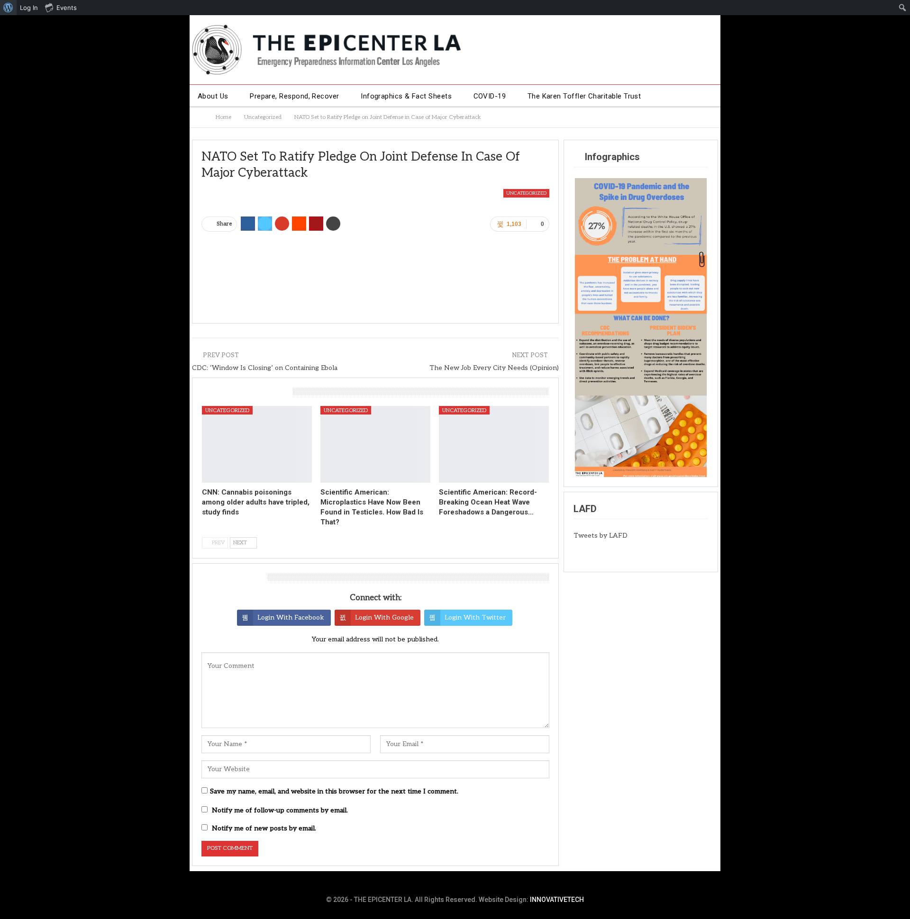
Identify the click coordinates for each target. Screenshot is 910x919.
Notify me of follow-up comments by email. (280, 810)
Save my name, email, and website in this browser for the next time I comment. (334, 791)
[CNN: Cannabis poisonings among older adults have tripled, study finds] (257, 444)
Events (66, 7)
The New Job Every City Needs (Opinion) (494, 368)
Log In (29, 7)
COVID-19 (489, 96)
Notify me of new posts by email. (264, 828)
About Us (213, 96)
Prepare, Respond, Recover (294, 96)
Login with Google (384, 617)
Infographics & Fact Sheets (406, 96)
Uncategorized (526, 193)
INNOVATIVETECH (557, 899)
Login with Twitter (475, 617)
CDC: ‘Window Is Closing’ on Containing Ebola (264, 368)
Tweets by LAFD (600, 536)
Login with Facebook (290, 617)
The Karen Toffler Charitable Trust (584, 96)
